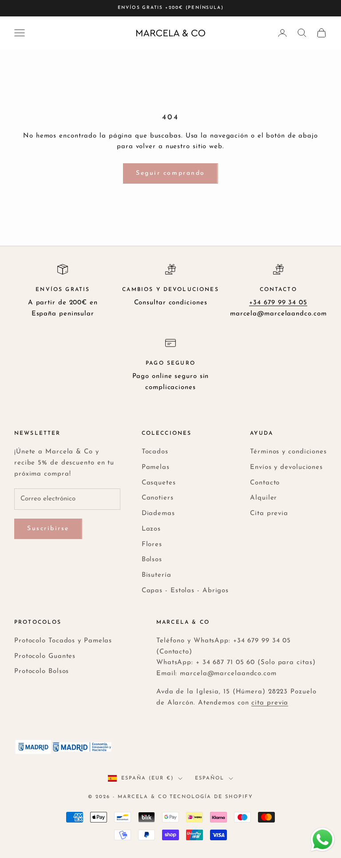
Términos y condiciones (288, 452)
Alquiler (263, 498)
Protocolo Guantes (44, 656)
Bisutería (156, 575)
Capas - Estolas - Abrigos (185, 590)
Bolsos (152, 559)
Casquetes (159, 483)
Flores (152, 544)
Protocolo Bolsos (41, 671)
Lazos (151, 529)
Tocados (155, 452)
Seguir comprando (170, 173)
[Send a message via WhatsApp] (323, 840)
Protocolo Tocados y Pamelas (63, 641)
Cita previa (269, 513)
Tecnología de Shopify (211, 797)
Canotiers (158, 498)
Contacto (265, 483)
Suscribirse (48, 528)
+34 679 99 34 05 (278, 302)
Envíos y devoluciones (286, 467)
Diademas (158, 513)
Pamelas (156, 467)
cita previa (269, 703)
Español (209, 778)
